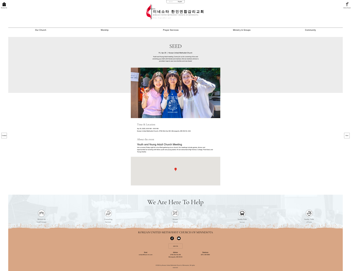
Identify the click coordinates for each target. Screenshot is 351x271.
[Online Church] (347, 4)
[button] (4, 4)
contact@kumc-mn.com (145, 254)
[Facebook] (172, 238)
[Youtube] (179, 238)
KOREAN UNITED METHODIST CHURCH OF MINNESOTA (175, 232)
